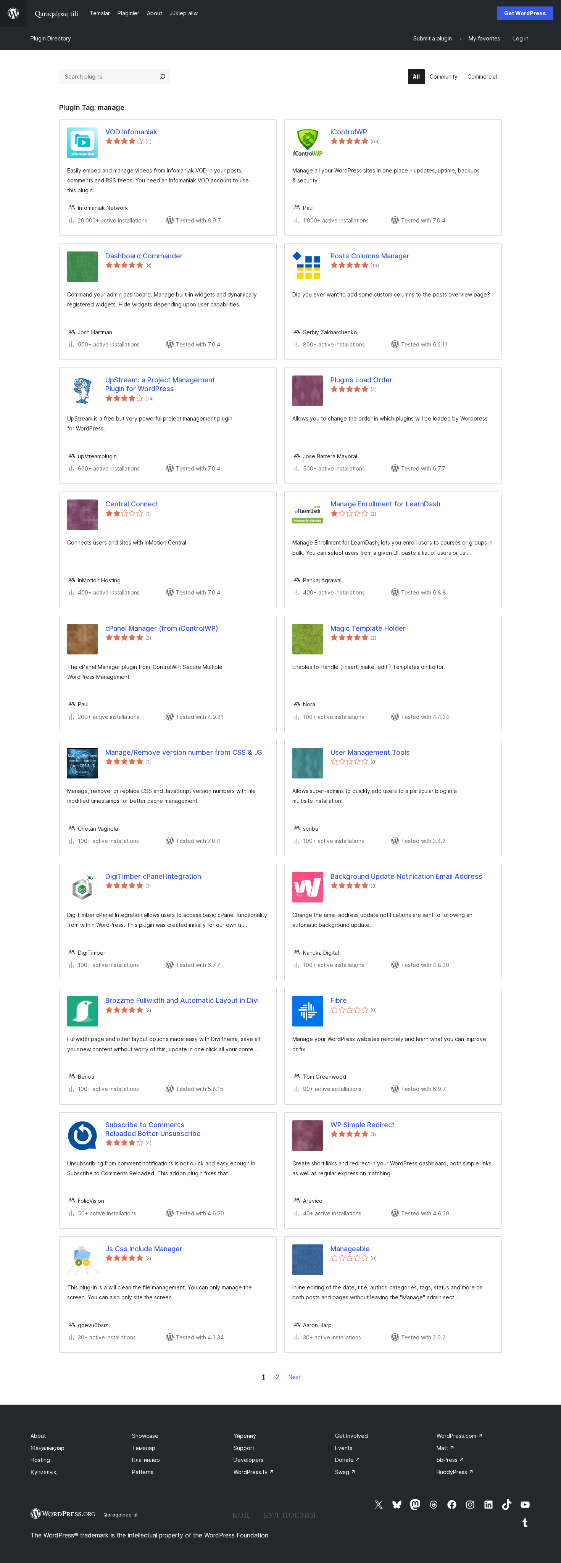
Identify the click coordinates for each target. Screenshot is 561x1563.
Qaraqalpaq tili (121, 1514)
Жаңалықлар (47, 1448)
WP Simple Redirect (362, 1125)
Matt (446, 1448)
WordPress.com (460, 1435)
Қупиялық (43, 1472)
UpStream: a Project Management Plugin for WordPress (160, 384)
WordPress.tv (254, 1472)
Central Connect (131, 504)
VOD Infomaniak (131, 132)
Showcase (145, 1435)
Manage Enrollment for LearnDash (385, 504)
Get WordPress (525, 13)
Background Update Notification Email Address (406, 876)
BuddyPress (455, 1472)
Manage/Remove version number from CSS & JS (183, 752)
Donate (347, 1460)
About (38, 1435)
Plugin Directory (51, 38)
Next (295, 1377)
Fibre (338, 1000)
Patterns (142, 1472)
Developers (248, 1460)
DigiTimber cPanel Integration (153, 876)
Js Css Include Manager (143, 1249)
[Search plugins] (162, 76)
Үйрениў (245, 1435)
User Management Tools (370, 752)
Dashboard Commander (144, 256)
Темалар (143, 1448)
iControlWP (348, 132)
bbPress (450, 1460)
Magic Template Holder (368, 628)
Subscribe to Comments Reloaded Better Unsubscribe (153, 1129)
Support (244, 1448)
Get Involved (351, 1435)
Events (343, 1448)
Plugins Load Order (361, 380)
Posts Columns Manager (369, 256)
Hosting (40, 1460)
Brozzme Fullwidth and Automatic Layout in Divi (182, 1000)
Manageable (350, 1249)
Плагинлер (146, 1460)
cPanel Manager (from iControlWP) (161, 628)
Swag (345, 1472)
